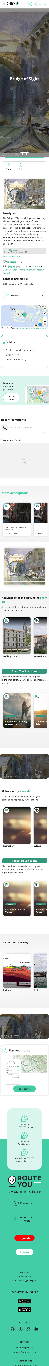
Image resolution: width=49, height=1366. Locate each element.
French (22, 269)
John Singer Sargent (12, 154)
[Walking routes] (17, 635)
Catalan (37, 266)
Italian (40, 269)
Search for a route (27, 1219)
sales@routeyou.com (25, 1352)
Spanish (7, 273)
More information (11, 256)
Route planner (24, 1088)
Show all (24, 791)
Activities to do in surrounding (19, 350)
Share (8, 169)
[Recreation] (17, 825)
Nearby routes (11, 397)
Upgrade (24, 1238)
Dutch (14, 269)
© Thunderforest (23, 328)
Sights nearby (12, 354)
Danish (6, 269)
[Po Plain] (17, 971)
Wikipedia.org (14, 250)
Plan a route (27, 1203)
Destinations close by (15, 359)
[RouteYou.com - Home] (12, 4)
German (31, 269)
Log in (24, 1252)
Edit (20, 169)
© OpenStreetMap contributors (38, 328)
